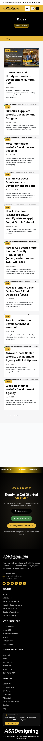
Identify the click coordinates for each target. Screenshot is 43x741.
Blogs (7, 50)
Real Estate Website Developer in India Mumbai (18, 324)
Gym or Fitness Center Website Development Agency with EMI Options (21, 356)
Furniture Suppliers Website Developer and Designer (21, 114)
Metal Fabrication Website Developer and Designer (21, 147)
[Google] (8, 583)
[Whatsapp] (24, 583)
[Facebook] (4, 583)
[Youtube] (12, 583)
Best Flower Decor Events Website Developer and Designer (21, 182)
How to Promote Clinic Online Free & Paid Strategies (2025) (20, 291)
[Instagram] (16, 583)
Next (15, 415)
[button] (12, 2)
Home (4, 39)
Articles (8, 382)
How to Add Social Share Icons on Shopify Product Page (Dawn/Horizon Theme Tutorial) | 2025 (21, 255)
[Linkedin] (20, 583)
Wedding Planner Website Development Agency (20, 389)
